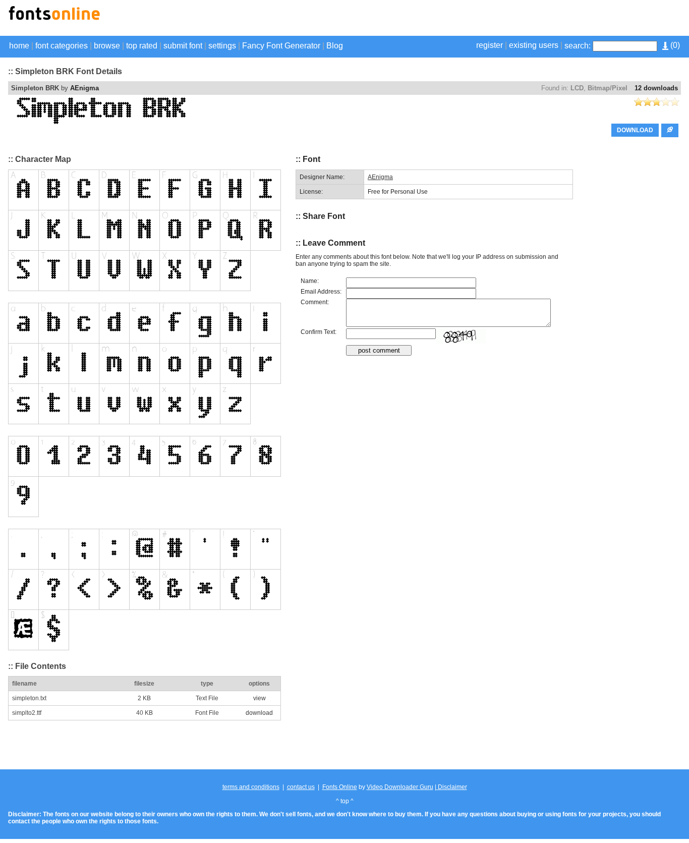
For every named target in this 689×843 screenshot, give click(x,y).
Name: (310, 281)
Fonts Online (339, 787)
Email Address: (321, 291)
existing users (533, 45)
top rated (141, 45)
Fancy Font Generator (281, 45)
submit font (182, 45)
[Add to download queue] (669, 130)
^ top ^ (345, 801)
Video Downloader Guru (400, 787)
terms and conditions (250, 787)
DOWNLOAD (635, 130)
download (259, 712)
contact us (301, 787)
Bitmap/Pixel (607, 88)
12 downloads (656, 88)
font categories (61, 45)
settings (222, 45)
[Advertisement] (563, 19)
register (489, 45)
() (674, 45)
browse (107, 45)
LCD (577, 88)
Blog (334, 45)
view (259, 698)
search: (577, 45)
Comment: (315, 302)
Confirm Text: (318, 331)
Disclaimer (451, 787)
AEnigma (84, 88)
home (19, 45)
